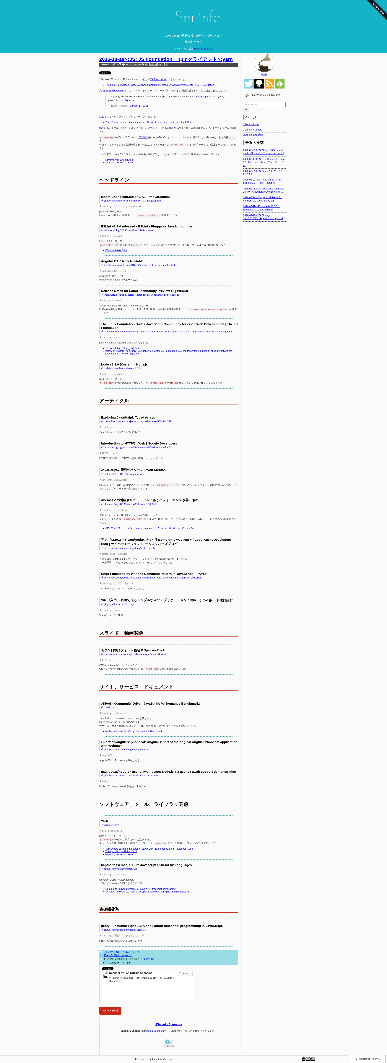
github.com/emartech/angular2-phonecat (126, 749)
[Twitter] (249, 84)
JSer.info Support (252, 129)
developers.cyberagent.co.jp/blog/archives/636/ (129, 547)
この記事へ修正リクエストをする (122, 951)
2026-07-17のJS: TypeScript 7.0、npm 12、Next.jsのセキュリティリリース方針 (264, 162)
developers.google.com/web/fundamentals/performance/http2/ (137, 447)
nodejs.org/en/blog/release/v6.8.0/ (122, 368)
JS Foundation (158, 79)
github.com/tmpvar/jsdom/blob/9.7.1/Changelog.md (132, 200)
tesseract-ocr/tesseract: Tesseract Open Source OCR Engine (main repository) (147, 891)
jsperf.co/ (109, 707)
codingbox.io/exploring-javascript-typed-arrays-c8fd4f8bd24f (137, 421)
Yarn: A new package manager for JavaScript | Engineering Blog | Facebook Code (149, 122)
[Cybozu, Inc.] (169, 1047)
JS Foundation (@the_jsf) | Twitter (123, 348)
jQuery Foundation (114, 90)
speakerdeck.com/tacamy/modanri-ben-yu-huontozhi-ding (135, 654)
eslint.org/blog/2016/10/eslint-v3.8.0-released (129, 230)
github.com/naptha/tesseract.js (120, 868)
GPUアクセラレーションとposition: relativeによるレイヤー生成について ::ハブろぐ (150, 528)
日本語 (188, 41)
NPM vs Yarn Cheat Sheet (119, 160)
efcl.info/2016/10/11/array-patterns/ (123, 473)
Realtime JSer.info (203, 48)
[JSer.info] (193, 18)
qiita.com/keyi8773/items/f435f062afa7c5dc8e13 (130, 504)
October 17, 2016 (139, 106)
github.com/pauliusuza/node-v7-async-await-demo (131, 775)
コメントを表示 (110, 1010)
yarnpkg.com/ (111, 824)
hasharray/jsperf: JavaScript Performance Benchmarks (134, 731)
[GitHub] (259, 84)
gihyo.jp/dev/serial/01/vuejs (119, 603)
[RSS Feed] (269, 84)
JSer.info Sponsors (168, 1024)
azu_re (168, 1059)
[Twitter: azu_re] (264, 62)
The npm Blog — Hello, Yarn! (121, 851)
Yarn (101, 116)
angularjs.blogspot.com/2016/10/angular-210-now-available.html (139, 264)
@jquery (129, 100)
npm (101, 127)
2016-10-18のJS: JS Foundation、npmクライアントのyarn (166, 59)
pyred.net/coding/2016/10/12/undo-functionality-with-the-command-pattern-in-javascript (152, 577)
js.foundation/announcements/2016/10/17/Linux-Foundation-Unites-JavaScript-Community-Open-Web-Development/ (168, 331)
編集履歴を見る (158, 64)
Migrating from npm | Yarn (119, 162)
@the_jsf (203, 96)
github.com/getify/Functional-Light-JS (125, 929)
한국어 (197, 41)
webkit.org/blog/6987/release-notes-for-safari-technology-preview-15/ (142, 294)
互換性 (143, 137)
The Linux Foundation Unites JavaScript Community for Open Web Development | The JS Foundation (159, 85)
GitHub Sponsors (154, 1031)
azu (264, 74)
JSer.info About (251, 124)
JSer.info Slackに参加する (118, 955)
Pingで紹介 (148, 959)
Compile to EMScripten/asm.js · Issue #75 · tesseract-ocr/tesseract (140, 889)
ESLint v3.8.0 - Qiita (116, 250)
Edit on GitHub (135, 64)
